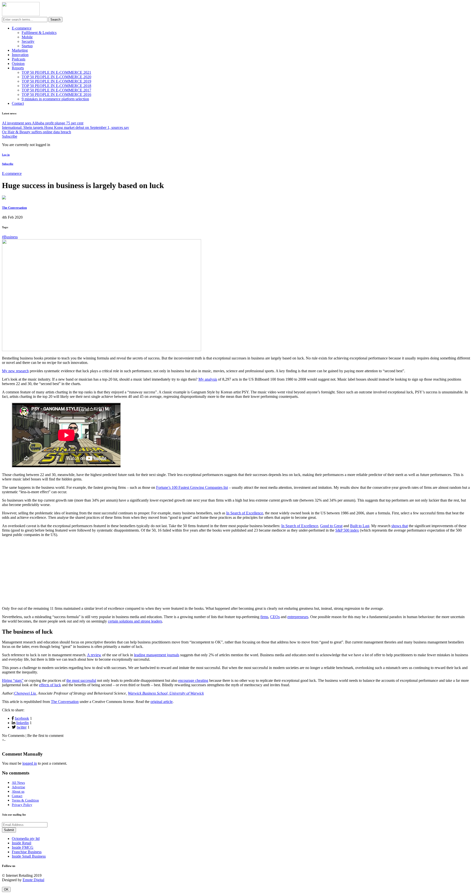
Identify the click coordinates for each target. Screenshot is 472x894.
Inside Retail (21, 843)
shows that (399, 526)
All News (18, 783)
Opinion (18, 63)
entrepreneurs (297, 617)
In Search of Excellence (244, 513)
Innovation (20, 55)
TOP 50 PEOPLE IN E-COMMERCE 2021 (56, 72)
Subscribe (9, 136)
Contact (18, 103)
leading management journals (156, 655)
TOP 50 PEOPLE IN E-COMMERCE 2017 (56, 90)
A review (94, 655)
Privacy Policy (22, 805)
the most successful (81, 680)
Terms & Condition (25, 800)
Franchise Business (27, 852)
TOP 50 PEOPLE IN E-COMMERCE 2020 (56, 77)
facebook (22, 718)
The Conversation (14, 207)
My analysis (207, 379)
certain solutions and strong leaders (135, 621)
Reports (18, 68)
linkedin (22, 723)
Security (28, 41)
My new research (15, 371)
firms (264, 617)
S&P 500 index (347, 530)
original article (161, 702)
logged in (29, 763)
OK (6, 889)
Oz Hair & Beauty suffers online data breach (36, 132)
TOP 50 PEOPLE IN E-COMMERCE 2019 (56, 81)
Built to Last (359, 526)
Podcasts (18, 59)
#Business (10, 237)
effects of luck (50, 685)
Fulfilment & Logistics (39, 32)
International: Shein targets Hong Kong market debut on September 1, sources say (65, 127)
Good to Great (331, 526)
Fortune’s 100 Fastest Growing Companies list (192, 487)
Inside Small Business (29, 856)
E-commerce (21, 28)
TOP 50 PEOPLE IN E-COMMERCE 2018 (56, 86)
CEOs (275, 617)
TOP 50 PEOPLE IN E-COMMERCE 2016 (56, 94)
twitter (22, 727)
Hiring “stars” (12, 680)
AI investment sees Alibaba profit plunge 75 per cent (42, 123)
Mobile (27, 37)
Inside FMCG (22, 847)
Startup (27, 46)
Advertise (18, 787)
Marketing (20, 50)
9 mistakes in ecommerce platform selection (55, 99)
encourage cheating (193, 680)
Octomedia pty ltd (26, 838)
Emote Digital (33, 880)
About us (18, 791)
